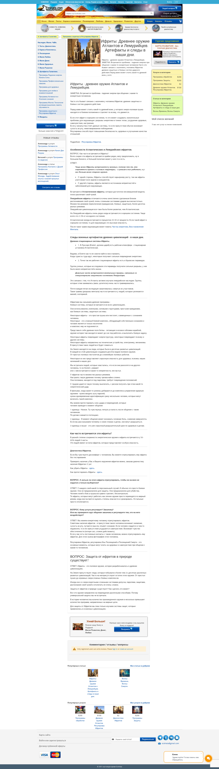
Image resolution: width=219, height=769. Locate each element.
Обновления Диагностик (74, 2)
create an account (126, 649)
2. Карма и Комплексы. (47, 50)
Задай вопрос (168, 8)
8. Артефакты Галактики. (48, 71)
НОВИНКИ (45, 2)
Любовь (99, 21)
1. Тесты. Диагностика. (47, 46)
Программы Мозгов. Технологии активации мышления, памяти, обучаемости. (51, 104)
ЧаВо (106, 2)
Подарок (54, 2)
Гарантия (129, 2)
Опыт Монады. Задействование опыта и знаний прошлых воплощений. (49, 177)
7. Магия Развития (45, 68)
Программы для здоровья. (49, 87)
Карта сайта (44, 735)
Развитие (128, 21)
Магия (51, 21)
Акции (61, 2)
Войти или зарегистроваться (52, 740)
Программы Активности (47, 146)
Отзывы (168, 21)
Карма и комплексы (72, 21)
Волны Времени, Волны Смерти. (125, 682)
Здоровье (117, 21)
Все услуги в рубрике (140, 702)
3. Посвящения (44, 53)
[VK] (171, 738)
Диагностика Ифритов (118, 719)
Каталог (113, 2)
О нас (145, 2)
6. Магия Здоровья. (45, 64)
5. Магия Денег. (44, 60)
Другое (138, 21)
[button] (177, 2)
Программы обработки (80, 719)
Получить (125, 629)
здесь (91, 468)
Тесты (58, 21)
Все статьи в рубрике (140, 666)
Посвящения (88, 21)
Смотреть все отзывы (51, 187)
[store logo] (49, 8)
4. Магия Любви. (44, 57)
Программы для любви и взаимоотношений (48, 91)
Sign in (114, 649)
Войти (169, 2)
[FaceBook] (165, 738)
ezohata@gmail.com (170, 743)
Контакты (138, 2)
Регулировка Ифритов (91, 142)
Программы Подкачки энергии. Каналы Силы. (50, 76)
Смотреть (49, 125)
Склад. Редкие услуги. (94, 2)
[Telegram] (160, 738)
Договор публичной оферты (52, 746)
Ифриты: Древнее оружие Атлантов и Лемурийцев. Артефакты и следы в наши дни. (93, 687)
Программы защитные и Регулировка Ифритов (48, 112)
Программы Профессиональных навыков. (51, 82)
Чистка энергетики (120, 226)
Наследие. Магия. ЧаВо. (47, 42)
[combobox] (109, 13)
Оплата (121, 2)
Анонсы (158, 21)
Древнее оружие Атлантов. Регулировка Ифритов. (99, 723)
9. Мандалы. (43, 117)
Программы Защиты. (137, 719)
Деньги (108, 21)
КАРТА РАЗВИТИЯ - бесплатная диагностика (167, 47)
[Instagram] (176, 738)
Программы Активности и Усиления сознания (48, 97)
